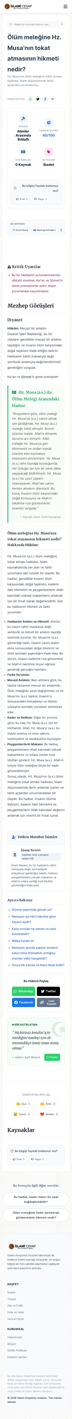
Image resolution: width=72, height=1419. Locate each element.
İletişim (11, 1343)
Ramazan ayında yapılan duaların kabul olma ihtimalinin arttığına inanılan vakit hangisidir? (35, 953)
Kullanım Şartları (17, 1357)
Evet (23, 199)
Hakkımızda (14, 1337)
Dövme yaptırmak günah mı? (32, 909)
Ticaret (11, 1299)
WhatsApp (25, 991)
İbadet (11, 1292)
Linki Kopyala (51, 1002)
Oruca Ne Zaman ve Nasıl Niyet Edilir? (38, 965)
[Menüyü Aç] (65, 6)
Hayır (42, 199)
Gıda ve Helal (15, 1312)
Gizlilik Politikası (17, 1350)
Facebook (26, 1002)
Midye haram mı (23, 941)
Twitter (51, 991)
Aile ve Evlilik (15, 1305)
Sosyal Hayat (15, 1318)
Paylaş (54, 1057)
